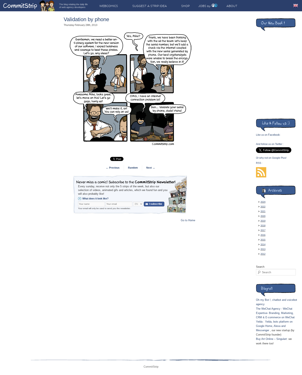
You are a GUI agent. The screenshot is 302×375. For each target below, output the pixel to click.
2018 (263, 225)
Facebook (274, 134)
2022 (263, 206)
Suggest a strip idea (149, 6)
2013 (263, 249)
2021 (263, 211)
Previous (113, 167)
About (231, 6)
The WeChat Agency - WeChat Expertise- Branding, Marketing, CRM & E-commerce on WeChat (275, 313)
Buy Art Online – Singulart (271, 338)
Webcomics (108, 6)
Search (260, 266)
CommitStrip (29, 5)
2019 (263, 221)
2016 (263, 235)
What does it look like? (95, 198)
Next (150, 167)
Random (133, 167)
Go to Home (188, 220)
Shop (185, 6)
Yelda (259, 321)
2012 (263, 254)
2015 (263, 239)
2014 (263, 244)
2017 (263, 230)
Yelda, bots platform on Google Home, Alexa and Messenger (274, 326)
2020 (263, 216)
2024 (263, 202)
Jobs (202, 6)
